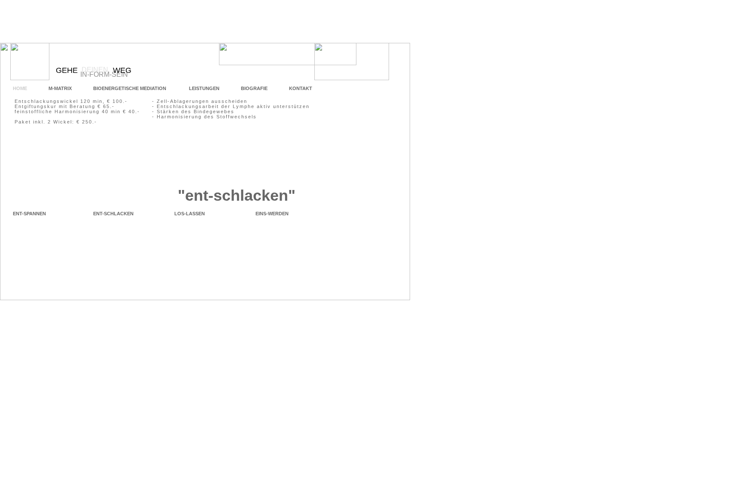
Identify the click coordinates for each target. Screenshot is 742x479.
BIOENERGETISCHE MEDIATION (130, 88)
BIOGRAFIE (254, 88)
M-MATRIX (60, 88)
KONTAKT (300, 88)
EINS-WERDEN (272, 213)
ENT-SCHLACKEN (113, 213)
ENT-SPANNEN (29, 213)
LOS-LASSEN (189, 213)
